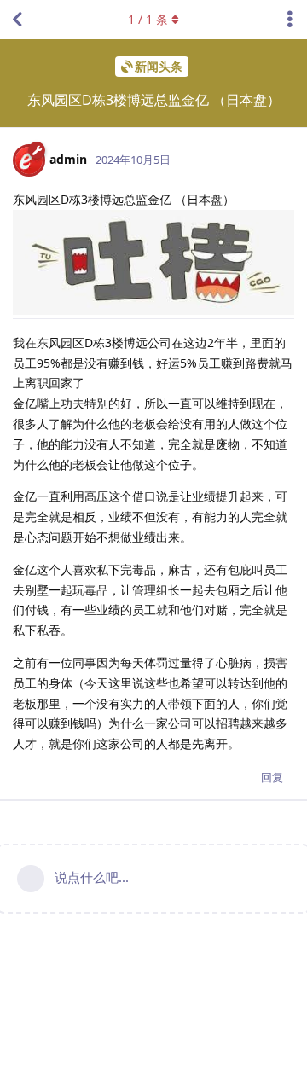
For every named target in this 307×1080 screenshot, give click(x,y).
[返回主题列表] (17, 19)
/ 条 (148, 19)
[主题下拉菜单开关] (290, 19)
